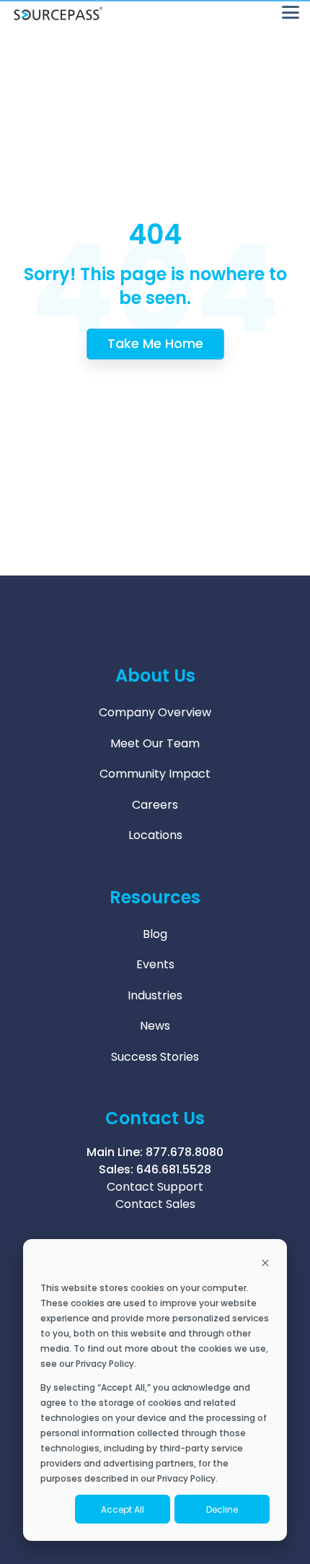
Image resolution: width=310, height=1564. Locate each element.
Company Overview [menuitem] (155, 712)
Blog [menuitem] (155, 934)
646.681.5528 (173, 1169)
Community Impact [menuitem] (155, 773)
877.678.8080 (184, 1152)
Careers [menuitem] (155, 804)
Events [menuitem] (155, 964)
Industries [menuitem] (155, 995)
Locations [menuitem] (155, 835)
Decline (222, 1509)
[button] (290, 11)
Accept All (122, 1509)
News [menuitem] (155, 1025)
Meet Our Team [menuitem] (155, 743)
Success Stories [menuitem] (155, 1056)
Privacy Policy (105, 1363)
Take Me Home (155, 343)
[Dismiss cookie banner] (265, 1264)
